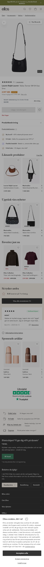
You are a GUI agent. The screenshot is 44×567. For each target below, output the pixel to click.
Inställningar (22, 563)
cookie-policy (30, 547)
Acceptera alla (22, 553)
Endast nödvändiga (22, 559)
